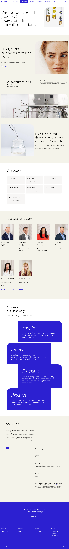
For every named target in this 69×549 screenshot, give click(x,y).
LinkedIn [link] (53, 531)
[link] (4, 1)
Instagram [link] (53, 533)
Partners (55, 1)
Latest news (38, 531)
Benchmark (47, 489)
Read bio (3, 256)
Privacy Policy (48, 546)
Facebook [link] (53, 535)
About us (20, 531)
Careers (32, 1)
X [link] (51, 537)
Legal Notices (64, 546)
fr (66, 1)
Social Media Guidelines (56, 546)
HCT (40, 486)
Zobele (57, 484)
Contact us (47, 1)
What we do (15, 1)
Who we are (24, 1)
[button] (4, 66)
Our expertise (4, 531)
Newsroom (39, 1)
